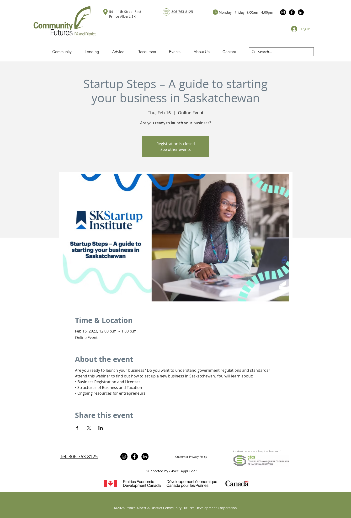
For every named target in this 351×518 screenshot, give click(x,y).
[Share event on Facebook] (77, 428)
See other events (175, 149)
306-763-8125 (182, 11)
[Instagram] (283, 12)
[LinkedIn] (301, 12)
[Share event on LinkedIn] (100, 428)
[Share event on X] (89, 428)
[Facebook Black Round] (292, 12)
